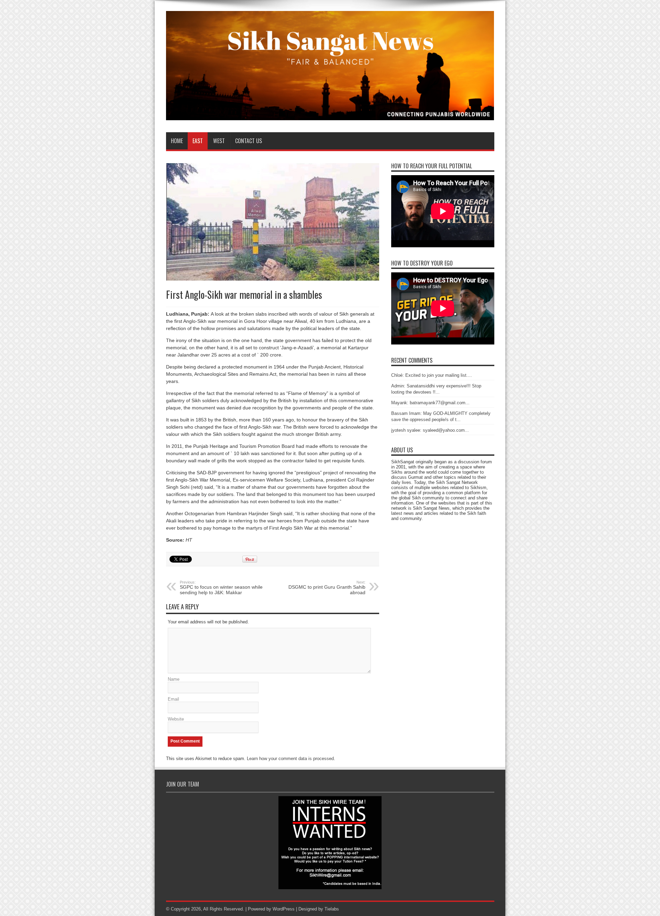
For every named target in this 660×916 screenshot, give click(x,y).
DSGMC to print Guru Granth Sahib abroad (326, 587)
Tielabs (331, 909)
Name (173, 679)
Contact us (248, 141)
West (219, 141)
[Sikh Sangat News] (330, 115)
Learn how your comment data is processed (290, 758)
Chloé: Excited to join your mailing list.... (431, 375)
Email (173, 699)
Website (176, 719)
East (197, 141)
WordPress (284, 909)
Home (177, 141)
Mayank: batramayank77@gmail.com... (430, 402)
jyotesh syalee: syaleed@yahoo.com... (430, 430)
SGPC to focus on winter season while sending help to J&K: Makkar (221, 587)
